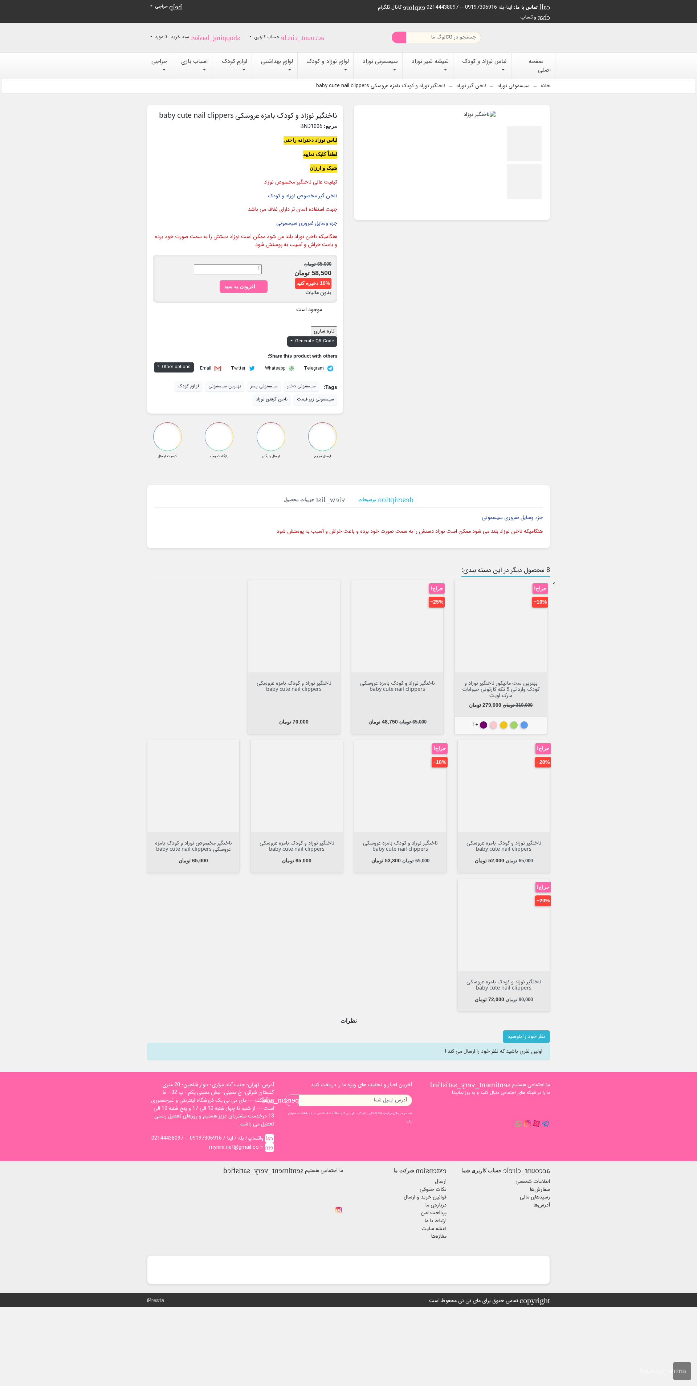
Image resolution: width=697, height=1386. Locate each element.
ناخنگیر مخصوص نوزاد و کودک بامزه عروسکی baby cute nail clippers (193, 845)
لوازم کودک (188, 386)
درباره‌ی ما (436, 1205)
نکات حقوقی (433, 1189)
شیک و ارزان (323, 168)
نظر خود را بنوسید (526, 1036)
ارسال (441, 1181)
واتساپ (535, 17)
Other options (175, 367)
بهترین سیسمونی (224, 386)
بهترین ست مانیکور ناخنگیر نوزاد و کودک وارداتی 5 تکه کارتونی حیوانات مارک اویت (500, 689)
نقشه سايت (434, 1229)
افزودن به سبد (243, 286)
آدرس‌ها (541, 1205)
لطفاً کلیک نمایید (320, 154)
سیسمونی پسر (264, 386)
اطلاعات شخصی (532, 1181)
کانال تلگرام (401, 7)
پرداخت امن (434, 1213)
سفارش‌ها (540, 1189)
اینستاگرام (339, 1210)
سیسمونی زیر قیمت (315, 399)
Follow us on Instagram (527, 1124)
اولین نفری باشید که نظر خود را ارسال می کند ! (493, 1051)
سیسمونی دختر (301, 386)
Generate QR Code (314, 341)
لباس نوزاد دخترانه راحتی (310, 140)
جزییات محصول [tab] (314, 499)
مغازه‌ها (439, 1236)
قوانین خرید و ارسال (425, 1197)
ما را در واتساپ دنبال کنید (518, 1124)
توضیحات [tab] (385, 499)
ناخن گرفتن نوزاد (272, 399)
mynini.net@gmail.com (241, 1147)
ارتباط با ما (435, 1221)
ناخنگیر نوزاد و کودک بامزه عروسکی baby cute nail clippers (397, 685)
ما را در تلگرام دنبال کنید (546, 1124)
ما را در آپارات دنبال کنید (537, 1124)
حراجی (168, 7)
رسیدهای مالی (535, 1197)
